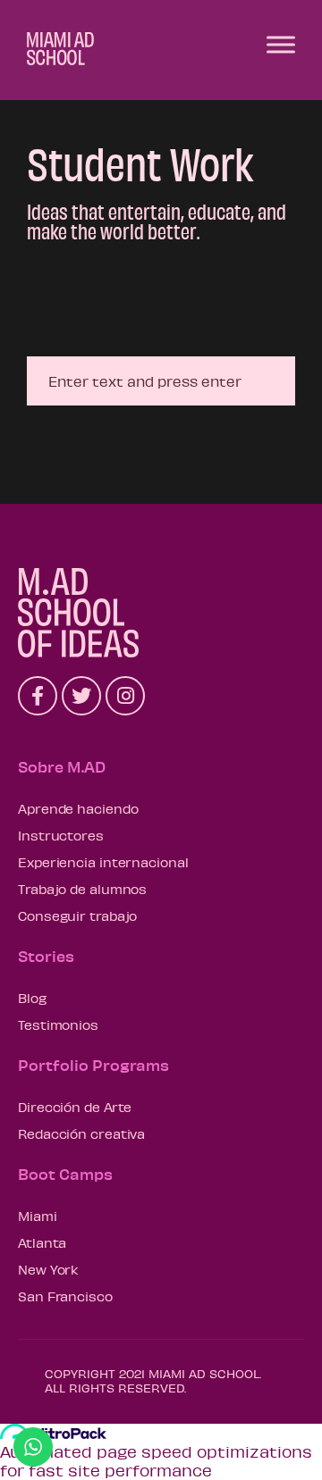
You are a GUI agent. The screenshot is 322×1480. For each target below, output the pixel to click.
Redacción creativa (81, 1133)
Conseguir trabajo (77, 915)
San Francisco (65, 1296)
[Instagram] (125, 695)
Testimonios (58, 1024)
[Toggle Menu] (281, 44)
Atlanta (42, 1242)
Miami (37, 1216)
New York (48, 1269)
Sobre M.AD (62, 766)
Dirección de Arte (74, 1107)
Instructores (61, 835)
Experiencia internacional (103, 862)
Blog (32, 998)
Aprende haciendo (78, 808)
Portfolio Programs (93, 1064)
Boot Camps (65, 1173)
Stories (46, 956)
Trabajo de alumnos (82, 889)
